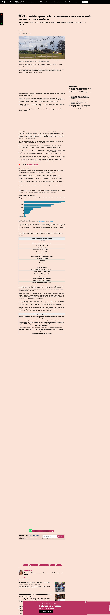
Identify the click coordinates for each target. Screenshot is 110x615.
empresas (59, 565)
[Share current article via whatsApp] (1, 23)
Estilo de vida (61, 1)
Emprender (51, 1)
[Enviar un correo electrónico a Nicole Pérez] (25, 577)
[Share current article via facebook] (1, 17)
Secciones (7, 1)
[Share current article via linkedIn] (1, 21)
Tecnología (56, 1)
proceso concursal (33, 565)
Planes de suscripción (73, 1)
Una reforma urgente (32, 164)
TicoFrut (52, 565)
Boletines (67, 1)
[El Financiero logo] (18, 1)
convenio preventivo (44, 565)
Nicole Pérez (22, 30)
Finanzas (33, 1)
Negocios (28, 1)
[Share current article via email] (1, 14)
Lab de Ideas (46, 1)
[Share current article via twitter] (1, 19)
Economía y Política (39, 1)
